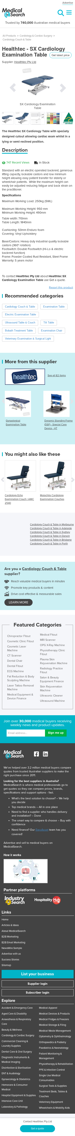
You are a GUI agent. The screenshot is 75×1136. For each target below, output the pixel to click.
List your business (37, 974)
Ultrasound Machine (52, 701)
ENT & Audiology (11, 1073)
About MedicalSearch (14, 931)
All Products (9, 35)
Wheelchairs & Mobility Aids (54, 1107)
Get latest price (60, 55)
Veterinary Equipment (51, 1102)
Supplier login (37, 984)
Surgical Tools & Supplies (53, 1086)
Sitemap (6, 965)
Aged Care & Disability (14, 1013)
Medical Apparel (48, 1007)
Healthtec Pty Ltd (25, 62)
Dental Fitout (15, 666)
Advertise (67, 2)
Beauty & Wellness (12, 1029)
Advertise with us (11, 953)
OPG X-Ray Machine (52, 645)
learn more (18, 602)
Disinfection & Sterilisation (16, 1067)
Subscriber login (37, 993)
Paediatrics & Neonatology (53, 1048)
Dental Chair (14, 661)
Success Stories (10, 959)
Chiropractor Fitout (18, 636)
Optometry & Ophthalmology (55, 1036)
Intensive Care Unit (12, 1101)
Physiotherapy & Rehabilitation (56, 1064)
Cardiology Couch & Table (17, 39)
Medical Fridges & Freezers (54, 1019)
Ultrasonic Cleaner (51, 695)
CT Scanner (14, 655)
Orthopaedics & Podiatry (52, 1042)
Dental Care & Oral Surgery (17, 1051)
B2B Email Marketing (13, 942)
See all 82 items (57, 375)
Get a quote (37, 1128)
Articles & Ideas (10, 925)
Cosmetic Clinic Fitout (20, 641)
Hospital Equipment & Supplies (19, 1095)
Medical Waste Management (55, 1030)
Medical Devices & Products (54, 1013)
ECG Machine (15, 671)
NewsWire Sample (12, 948)
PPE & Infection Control (52, 1069)
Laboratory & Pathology (15, 1106)
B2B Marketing (10, 936)
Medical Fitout (48, 634)
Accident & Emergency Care (17, 1007)
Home (5, 919)
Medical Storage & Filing (52, 1025)
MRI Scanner (48, 640)
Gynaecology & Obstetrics (16, 1079)
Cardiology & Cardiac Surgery (36, 35)
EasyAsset (42, 829)
